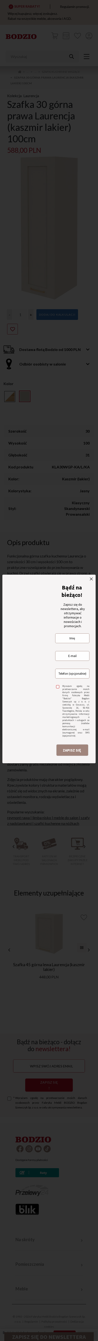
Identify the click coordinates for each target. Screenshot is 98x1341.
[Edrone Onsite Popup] (49, 670)
